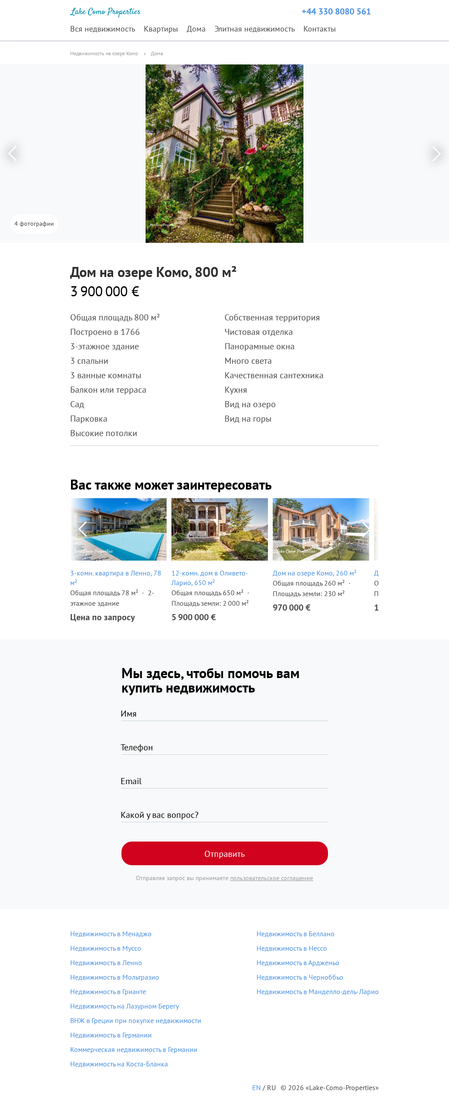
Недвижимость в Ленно (106, 962)
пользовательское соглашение (271, 878)
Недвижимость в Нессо (292, 948)
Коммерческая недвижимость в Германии (133, 1049)
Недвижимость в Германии (111, 1034)
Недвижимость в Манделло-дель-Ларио (318, 991)
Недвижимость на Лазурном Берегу (124, 1006)
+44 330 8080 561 (336, 11)
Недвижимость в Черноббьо (300, 977)
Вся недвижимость (102, 29)
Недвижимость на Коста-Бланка (119, 1063)
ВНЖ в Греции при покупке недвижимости (135, 1020)
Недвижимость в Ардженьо (298, 962)
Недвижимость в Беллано (296, 933)
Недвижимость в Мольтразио (114, 977)
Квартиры (161, 29)
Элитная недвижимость (254, 29)
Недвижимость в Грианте (108, 991)
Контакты (319, 29)
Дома (196, 29)
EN (256, 1087)
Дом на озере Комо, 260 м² (314, 572)
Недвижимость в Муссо (105, 948)
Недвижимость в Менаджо (111, 933)
